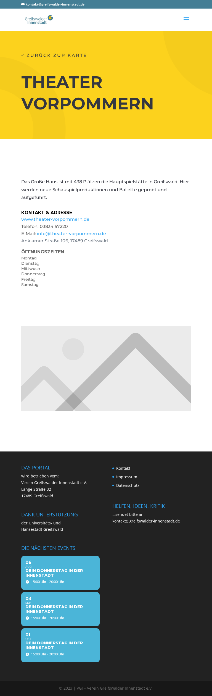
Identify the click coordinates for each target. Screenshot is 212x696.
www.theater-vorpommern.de (55, 219)
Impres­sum (126, 476)
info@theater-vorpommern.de (71, 233)
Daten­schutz (127, 485)
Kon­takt (123, 468)
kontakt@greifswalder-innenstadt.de (146, 521)
